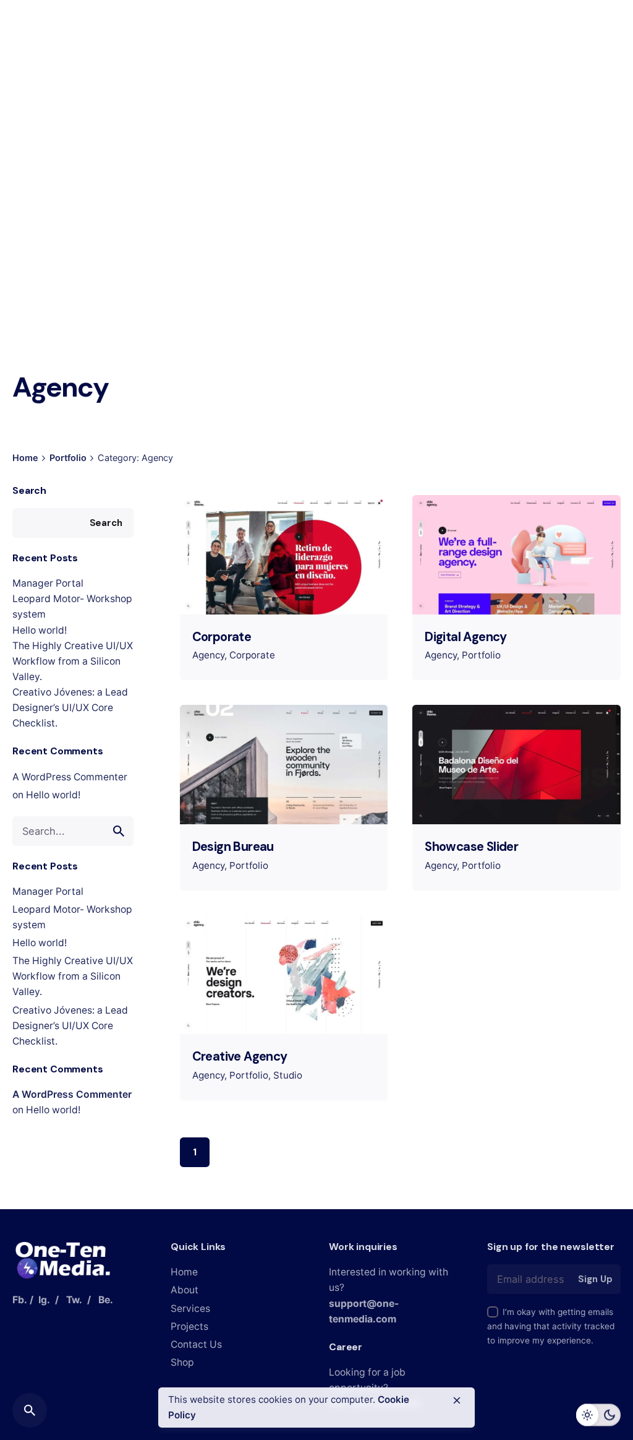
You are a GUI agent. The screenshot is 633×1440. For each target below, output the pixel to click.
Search (29, 490)
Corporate (252, 655)
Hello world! (39, 630)
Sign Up (595, 1279)
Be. (105, 1300)
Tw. (74, 1300)
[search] (119, 831)
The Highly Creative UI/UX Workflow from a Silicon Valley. (72, 661)
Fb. (19, 1300)
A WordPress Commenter (69, 777)
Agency (208, 655)
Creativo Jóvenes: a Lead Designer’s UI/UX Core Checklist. (70, 707)
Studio (287, 1075)
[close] (457, 1400)
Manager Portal (47, 583)
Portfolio (481, 655)
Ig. (44, 1300)
